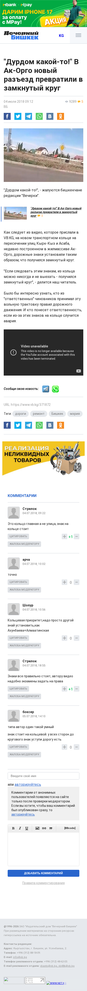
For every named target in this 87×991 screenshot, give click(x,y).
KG (61, 35)
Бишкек (57, 414)
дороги (20, 414)
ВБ (6, 106)
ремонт (39, 414)
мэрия (75, 414)
